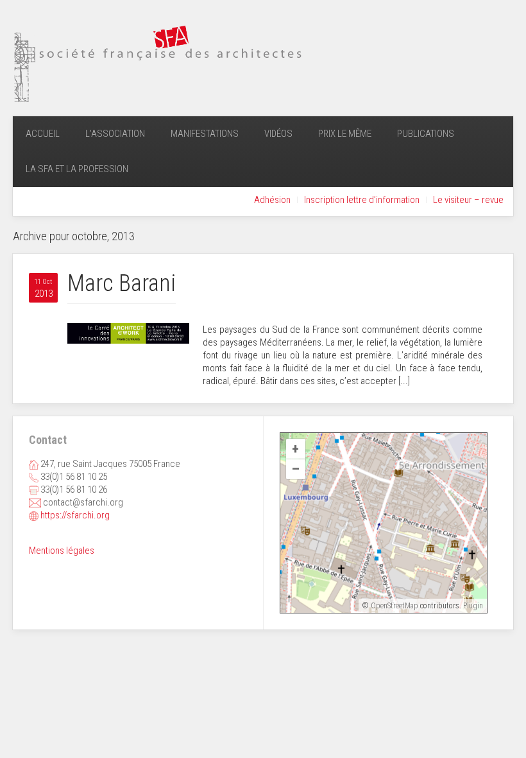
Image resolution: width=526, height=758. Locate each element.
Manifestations (205, 133)
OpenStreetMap (394, 605)
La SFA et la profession (77, 169)
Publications (425, 133)
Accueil (43, 133)
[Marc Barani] (128, 333)
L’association (115, 133)
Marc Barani (121, 283)
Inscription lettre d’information (362, 200)
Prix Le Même (344, 133)
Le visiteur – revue (468, 200)
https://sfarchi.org (75, 515)
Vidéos (278, 133)
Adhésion (272, 200)
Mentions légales (61, 550)
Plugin (472, 605)
